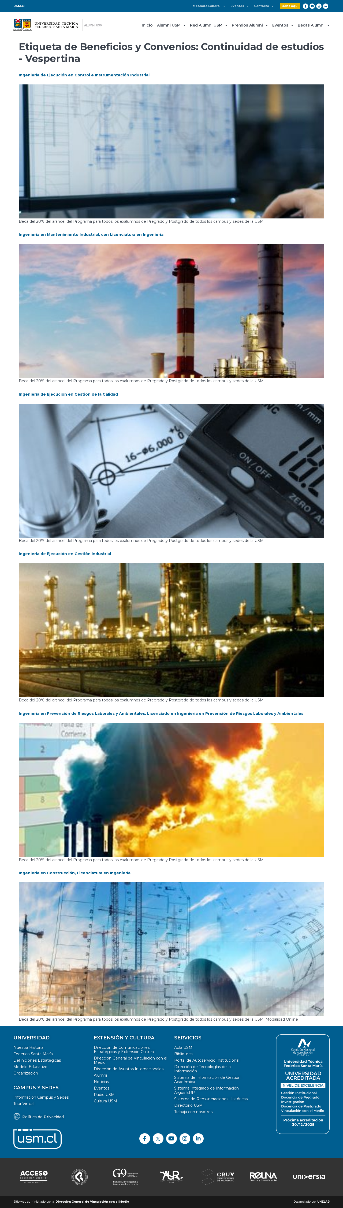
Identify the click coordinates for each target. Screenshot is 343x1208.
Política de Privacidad (43, 1116)
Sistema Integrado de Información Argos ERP (206, 1090)
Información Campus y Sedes (41, 1097)
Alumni (100, 1075)
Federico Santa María (33, 1053)
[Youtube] (312, 6)
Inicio (147, 25)
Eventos (237, 6)
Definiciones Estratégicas (37, 1060)
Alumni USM (169, 25)
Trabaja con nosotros (193, 1111)
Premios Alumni (247, 25)
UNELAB (323, 1201)
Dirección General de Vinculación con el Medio (130, 1060)
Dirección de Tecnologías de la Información (202, 1068)
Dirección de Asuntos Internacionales (128, 1068)
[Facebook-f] (305, 6)
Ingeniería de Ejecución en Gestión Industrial (65, 553)
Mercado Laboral (207, 6)
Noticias (101, 1081)
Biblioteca (183, 1053)
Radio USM (104, 1094)
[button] (290, 6)
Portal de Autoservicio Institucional (206, 1060)
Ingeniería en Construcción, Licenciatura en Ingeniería (75, 873)
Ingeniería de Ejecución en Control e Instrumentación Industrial (84, 75)
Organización (25, 1073)
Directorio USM (188, 1105)
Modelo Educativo (30, 1066)
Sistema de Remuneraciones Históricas (211, 1099)
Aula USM (183, 1047)
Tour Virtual (23, 1103)
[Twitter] (158, 1138)
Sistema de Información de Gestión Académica (207, 1079)
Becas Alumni (311, 25)
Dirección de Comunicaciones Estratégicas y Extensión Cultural (124, 1049)
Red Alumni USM (206, 25)
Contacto (261, 6)
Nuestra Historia (28, 1047)
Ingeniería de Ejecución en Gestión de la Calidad (68, 394)
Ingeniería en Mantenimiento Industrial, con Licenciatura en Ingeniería (91, 234)
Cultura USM (105, 1101)
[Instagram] (319, 6)
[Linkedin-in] (325, 6)
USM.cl (19, 6)
